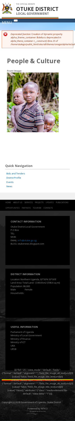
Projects (39, 202)
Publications (62, 202)
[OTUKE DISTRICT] (7, 12)
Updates (50, 202)
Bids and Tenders (15, 173)
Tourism (37, 208)
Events (10, 182)
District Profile (13, 177)
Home (8, 202)
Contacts (48, 208)
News (9, 186)
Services (28, 202)
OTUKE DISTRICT (37, 8)
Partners (26, 208)
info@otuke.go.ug (27, 240)
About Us (17, 202)
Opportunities (12, 208)
